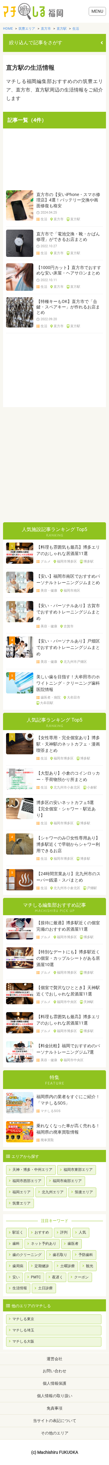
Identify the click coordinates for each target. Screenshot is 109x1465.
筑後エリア (84, 1192)
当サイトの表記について (54, 1420)
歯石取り (60, 1255)
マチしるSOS (51, 1111)
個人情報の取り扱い (54, 1396)
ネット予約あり (43, 1243)
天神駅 (89, 1002)
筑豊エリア (21, 1203)
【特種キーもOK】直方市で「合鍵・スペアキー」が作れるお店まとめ (68, 307)
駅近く (17, 1232)
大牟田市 (73, 697)
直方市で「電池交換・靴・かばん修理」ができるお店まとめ (68, 236)
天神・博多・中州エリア (32, 1170)
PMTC (36, 1277)
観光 (89, 1266)
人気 (82, 1232)
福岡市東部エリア (78, 1170)
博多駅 (89, 561)
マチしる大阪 (23, 1341)
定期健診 (42, 1266)
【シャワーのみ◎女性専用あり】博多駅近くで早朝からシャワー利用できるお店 (68, 844)
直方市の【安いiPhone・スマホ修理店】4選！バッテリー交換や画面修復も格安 (68, 200)
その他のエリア (54, 1433)
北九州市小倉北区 (67, 787)
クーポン (81, 1277)
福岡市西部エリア (26, 1181)
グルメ (46, 561)
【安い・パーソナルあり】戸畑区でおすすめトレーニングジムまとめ (68, 647)
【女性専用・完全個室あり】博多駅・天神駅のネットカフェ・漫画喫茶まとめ (68, 744)
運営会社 (54, 1359)
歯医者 (73, 1243)
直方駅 (75, 219)
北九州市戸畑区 (75, 662)
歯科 (16, 1243)
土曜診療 (67, 1266)
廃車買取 (47, 1140)
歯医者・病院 (51, 697)
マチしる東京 (23, 1319)
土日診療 (45, 1288)
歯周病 (17, 1266)
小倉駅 (92, 787)
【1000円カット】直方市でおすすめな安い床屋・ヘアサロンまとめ (68, 270)
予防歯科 (85, 1255)
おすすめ (42, 1232)
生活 (44, 219)
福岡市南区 (72, 591)
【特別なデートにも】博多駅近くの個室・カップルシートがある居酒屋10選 (68, 958)
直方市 (59, 219)
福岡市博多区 (67, 561)
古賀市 (69, 626)
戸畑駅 (92, 888)
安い (16, 1277)
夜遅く (57, 1277)
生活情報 (19, 1288)
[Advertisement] (54, 159)
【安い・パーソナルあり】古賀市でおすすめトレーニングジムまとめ (68, 612)
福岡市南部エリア (67, 1181)
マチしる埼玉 (23, 1330)
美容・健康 (49, 591)
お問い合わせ (54, 1371)
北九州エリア (53, 1192)
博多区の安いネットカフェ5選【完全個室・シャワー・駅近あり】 (66, 809)
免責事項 (54, 1408)
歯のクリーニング (26, 1255)
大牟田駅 (46, 703)
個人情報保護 (54, 1383)
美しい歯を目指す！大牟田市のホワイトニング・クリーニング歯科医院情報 (68, 683)
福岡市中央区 (67, 1002)
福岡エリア (21, 1192)
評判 (64, 1232)
